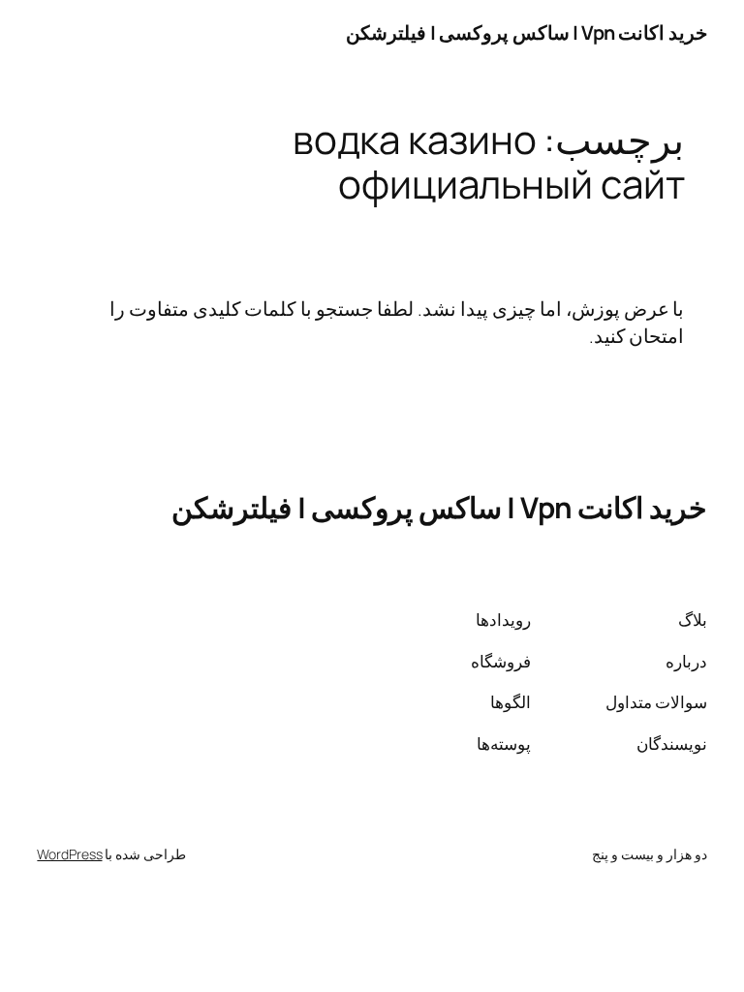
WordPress (69, 854)
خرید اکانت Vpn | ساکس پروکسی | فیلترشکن (526, 32)
